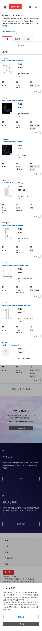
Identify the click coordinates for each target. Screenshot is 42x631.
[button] (21, 45)
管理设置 (21, 617)
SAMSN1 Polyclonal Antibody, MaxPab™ (16, 305)
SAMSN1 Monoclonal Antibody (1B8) (15, 265)
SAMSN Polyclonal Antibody (12, 345)
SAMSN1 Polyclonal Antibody (12, 60)
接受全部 (21, 624)
